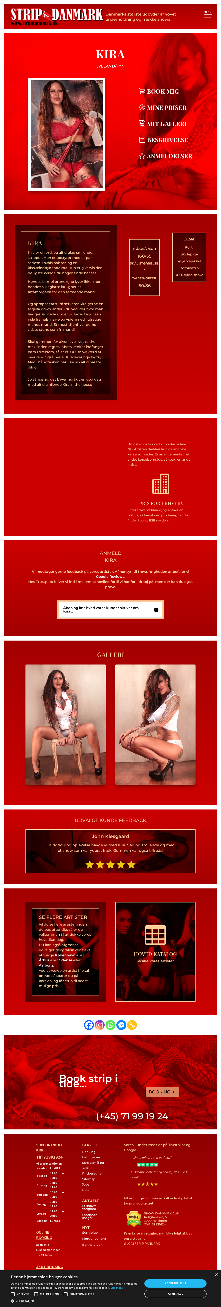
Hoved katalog (155, 953)
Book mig (163, 91)
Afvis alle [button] (175, 1294)
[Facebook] (89, 1025)
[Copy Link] (132, 1025)
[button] (75, 1301)
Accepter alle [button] (175, 1283)
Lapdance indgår (90, 1216)
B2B (85, 1190)
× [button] (216, 1275)
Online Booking (44, 1235)
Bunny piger (92, 1245)
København (65, 955)
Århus (44, 960)
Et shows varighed (89, 1207)
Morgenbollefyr (94, 1239)
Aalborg (46, 965)
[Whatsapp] (110, 1025)
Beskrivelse (167, 140)
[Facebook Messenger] (121, 1025)
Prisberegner (92, 1173)
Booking (159, 1091)
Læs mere (116, 1288)
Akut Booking (49, 1266)
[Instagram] (100, 1025)
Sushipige (90, 1233)
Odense (65, 960)
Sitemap (88, 1179)
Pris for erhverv (161, 503)
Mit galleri (166, 124)
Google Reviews (110, 577)
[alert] (110, 1288)
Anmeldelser (169, 156)
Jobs (85, 1184)
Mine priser (166, 107)
